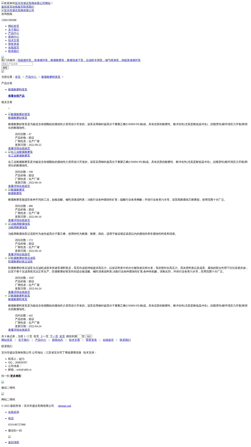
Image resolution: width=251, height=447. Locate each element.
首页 (18, 76)
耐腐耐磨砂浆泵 (17, 117)
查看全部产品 (16, 95)
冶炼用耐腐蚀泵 (17, 227)
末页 (62, 336)
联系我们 (28, 6)
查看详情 (13, 148)
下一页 (54, 336)
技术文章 (13, 40)
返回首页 (6, 6)
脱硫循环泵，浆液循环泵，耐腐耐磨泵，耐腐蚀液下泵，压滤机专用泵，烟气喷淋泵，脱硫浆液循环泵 (79, 60)
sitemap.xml (64, 405)
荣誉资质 (13, 43)
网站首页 (13, 26)
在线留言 (17, 6)
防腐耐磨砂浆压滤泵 (20, 261)
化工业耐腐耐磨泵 (19, 155)
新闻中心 (13, 36)
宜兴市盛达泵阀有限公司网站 (33, 3)
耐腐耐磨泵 (15, 193)
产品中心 (13, 33)
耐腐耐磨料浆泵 (50, 76)
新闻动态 (57, 339)
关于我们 (13, 29)
